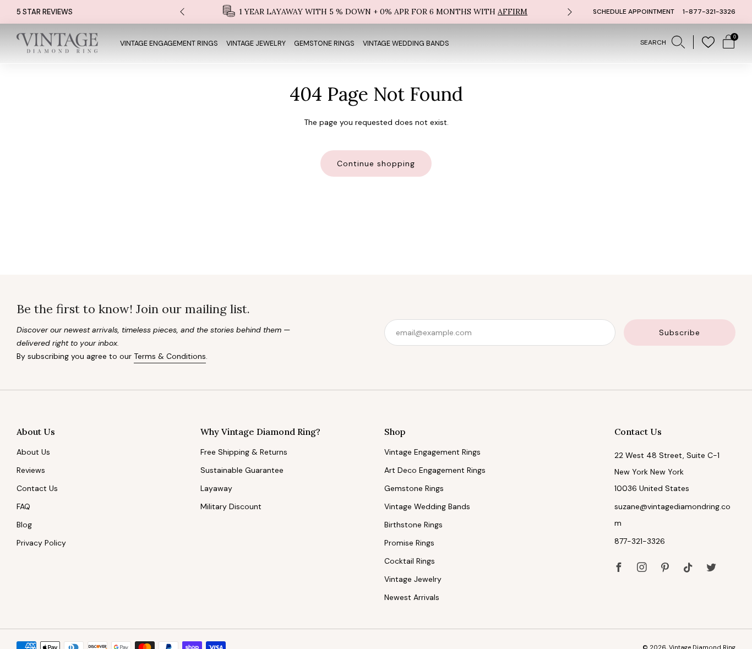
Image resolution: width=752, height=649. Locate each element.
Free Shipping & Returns (243, 452)
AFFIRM (512, 12)
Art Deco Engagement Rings (435, 470)
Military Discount (230, 506)
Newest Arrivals (411, 597)
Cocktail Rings (409, 561)
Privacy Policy (41, 543)
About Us (33, 452)
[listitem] (376, 12)
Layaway (216, 488)
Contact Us (37, 488)
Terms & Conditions (170, 356)
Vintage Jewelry (256, 43)
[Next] (570, 11)
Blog (24, 525)
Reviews (31, 470)
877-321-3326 (639, 541)
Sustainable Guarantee (242, 470)
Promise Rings (409, 543)
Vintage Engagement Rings (169, 43)
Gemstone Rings (324, 43)
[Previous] (182, 11)
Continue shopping (376, 163)
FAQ (23, 506)
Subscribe (679, 332)
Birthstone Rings (413, 525)
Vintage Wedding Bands (406, 43)
